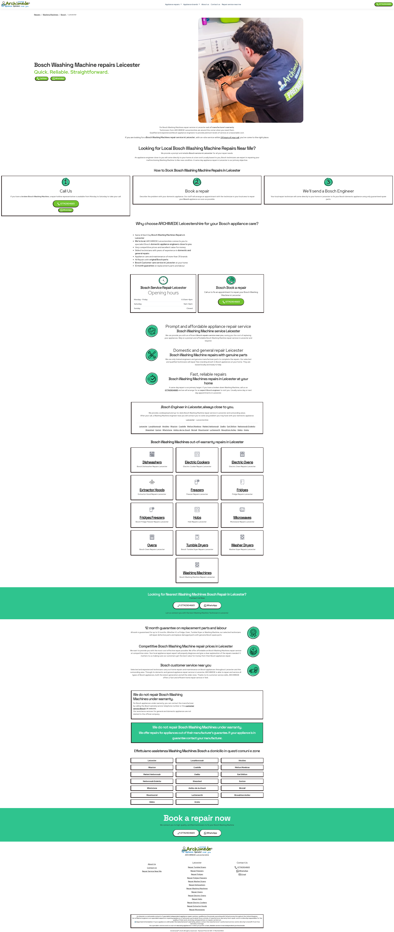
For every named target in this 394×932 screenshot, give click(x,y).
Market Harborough (211, 426)
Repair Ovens (197, 892)
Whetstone (167, 430)
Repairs (37, 14)
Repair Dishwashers (197, 885)
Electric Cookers (197, 462)
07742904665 (385, 4)
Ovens (152, 545)
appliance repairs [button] (172, 4)
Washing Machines (50, 14)
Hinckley (165, 426)
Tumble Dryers (197, 545)
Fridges (242, 490)
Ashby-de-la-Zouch (181, 430)
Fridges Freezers (152, 517)
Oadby (223, 426)
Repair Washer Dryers (197, 881)
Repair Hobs (197, 899)
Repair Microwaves (197, 909)
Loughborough (155, 426)
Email (243, 874)
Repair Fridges (197, 874)
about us (205, 4)
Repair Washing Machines (197, 888)
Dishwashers (152, 462)
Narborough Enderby (246, 426)
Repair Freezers (197, 871)
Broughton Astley (228, 430)
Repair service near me (231, 4)
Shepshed (149, 430)
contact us (215, 4)
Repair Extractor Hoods (197, 906)
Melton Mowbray (194, 426)
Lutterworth (215, 430)
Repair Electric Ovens (197, 895)
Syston (158, 430)
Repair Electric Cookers (197, 902)
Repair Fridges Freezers (197, 878)
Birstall (194, 430)
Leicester (143, 426)
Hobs (197, 517)
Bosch (63, 14)
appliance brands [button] (190, 4)
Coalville (182, 426)
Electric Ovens (242, 462)
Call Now (43, 78)
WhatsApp (59, 78)
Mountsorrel (203, 430)
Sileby (240, 430)
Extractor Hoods (152, 490)
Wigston (174, 426)
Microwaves (242, 517)
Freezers (197, 490)
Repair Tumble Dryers (197, 867)
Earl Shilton (232, 426)
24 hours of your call (230, 137)
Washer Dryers (242, 545)
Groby (246, 430)
